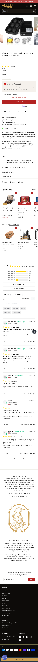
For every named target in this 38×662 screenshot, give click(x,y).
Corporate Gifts (6, 593)
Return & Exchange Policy (8, 610)
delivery (7, 308)
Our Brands (4, 605)
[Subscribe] (31, 579)
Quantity (4, 74)
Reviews (4, 603)
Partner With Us (6, 608)
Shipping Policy (6, 613)
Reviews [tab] (6, 294)
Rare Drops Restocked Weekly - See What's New (19, 1)
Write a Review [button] (19, 284)
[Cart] (31, 6)
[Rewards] (4, 657)
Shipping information (8, 172)
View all (34, 189)
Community (5, 620)
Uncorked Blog (5, 600)
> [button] (23, 458)
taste (23, 308)
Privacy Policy (5, 618)
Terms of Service (6, 615)
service (15, 308)
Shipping (4, 94)
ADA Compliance (6, 625)
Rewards (4, 598)
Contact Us (4, 591)
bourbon (7, 312)
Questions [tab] (18, 294)
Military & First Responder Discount (11, 623)
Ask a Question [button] (19, 288)
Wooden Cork (5, 59)
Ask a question (6, 176)
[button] (31, 342)
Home (3, 50)
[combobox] (19, 11)
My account (5, 627)
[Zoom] (30, 42)
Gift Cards (4, 595)
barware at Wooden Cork (17, 167)
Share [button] (7, 342)
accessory (17, 312)
